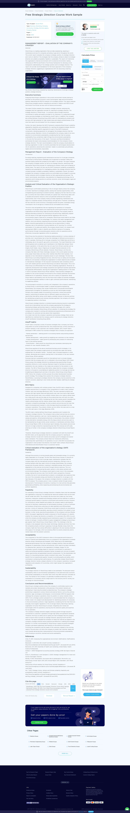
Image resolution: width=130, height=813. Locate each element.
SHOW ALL (64, 782)
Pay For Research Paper (32, 772)
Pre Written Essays (30, 777)
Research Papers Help (50, 772)
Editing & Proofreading (93, 61)
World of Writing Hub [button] (51, 5)
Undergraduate (97, 66)
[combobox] (92, 75)
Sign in (100, 5)
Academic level (85, 64)
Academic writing (85, 61)
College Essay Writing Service (90, 772)
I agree (90, 811)
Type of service (85, 58)
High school (87, 66)
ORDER (89, 1)
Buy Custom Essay (68, 772)
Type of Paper (85, 72)
